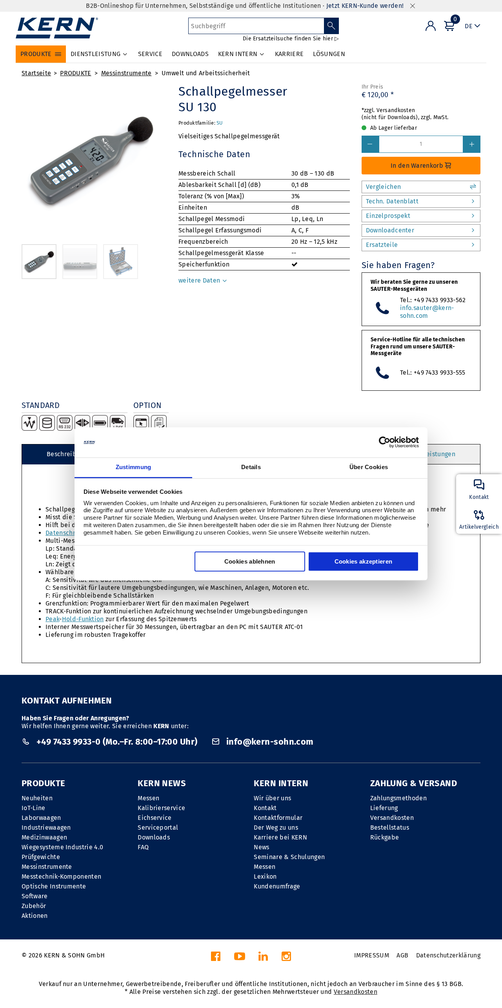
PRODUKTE (75, 73)
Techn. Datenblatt (392, 201)
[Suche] (331, 26)
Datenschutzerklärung (448, 955)
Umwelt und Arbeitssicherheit (206, 73)
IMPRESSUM (371, 955)
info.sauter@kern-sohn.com (427, 311)
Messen (148, 798)
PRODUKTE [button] (36, 54)
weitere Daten (200, 280)
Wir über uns (272, 798)
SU (219, 123)
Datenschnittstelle (72, 533)
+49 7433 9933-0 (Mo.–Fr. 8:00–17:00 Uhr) (116, 741)
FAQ (143, 847)
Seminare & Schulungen (289, 857)
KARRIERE (289, 54)
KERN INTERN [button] (238, 54)
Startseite (36, 73)
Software (35, 896)
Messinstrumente (126, 73)
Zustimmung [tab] (133, 467)
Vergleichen (383, 186)
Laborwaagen (41, 817)
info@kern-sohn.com (268, 741)
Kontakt (265, 808)
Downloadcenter (390, 230)
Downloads (154, 837)
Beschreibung (67, 454)
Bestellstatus (389, 827)
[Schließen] (412, 6)
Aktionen (35, 915)
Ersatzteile (382, 244)
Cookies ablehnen (249, 561)
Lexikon (265, 876)
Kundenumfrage (277, 886)
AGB (402, 955)
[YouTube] (239, 958)
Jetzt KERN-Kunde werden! (365, 5)
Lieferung (384, 808)
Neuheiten (37, 798)
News (261, 847)
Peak (52, 619)
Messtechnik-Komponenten (61, 876)
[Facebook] (215, 958)
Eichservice (155, 817)
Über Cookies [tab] (368, 467)
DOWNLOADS (190, 54)
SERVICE (150, 54)
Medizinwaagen (44, 837)
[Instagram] (286, 958)
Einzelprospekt (388, 215)
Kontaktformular (278, 817)
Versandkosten (392, 817)
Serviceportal (158, 827)
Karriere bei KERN (280, 837)
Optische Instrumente (54, 886)
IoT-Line (33, 808)
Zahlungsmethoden (398, 798)
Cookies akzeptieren (364, 561)
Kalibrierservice (161, 808)
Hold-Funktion (83, 619)
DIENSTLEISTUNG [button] (95, 54)
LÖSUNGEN (329, 54)
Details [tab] (251, 467)
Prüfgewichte (41, 857)
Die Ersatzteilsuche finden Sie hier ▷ (291, 38)
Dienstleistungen (430, 454)
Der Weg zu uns (276, 827)
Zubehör (34, 906)
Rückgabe (384, 837)
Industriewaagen (46, 827)
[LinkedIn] (263, 958)
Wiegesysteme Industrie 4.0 (62, 847)
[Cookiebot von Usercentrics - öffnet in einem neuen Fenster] (384, 442)
